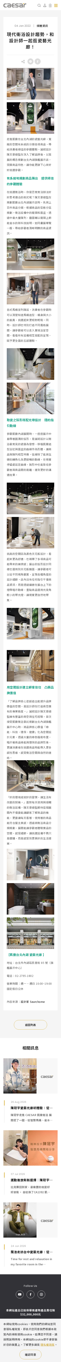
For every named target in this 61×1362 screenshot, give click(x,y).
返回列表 (30, 1025)
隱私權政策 (47, 1345)
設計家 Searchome (33, 1002)
